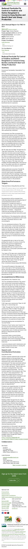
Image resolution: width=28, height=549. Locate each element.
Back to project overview (19, 465)
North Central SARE (6, 503)
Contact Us (15, 508)
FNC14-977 (9, 29)
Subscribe (12, 480)
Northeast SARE (6, 504)
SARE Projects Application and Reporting (12, 497)
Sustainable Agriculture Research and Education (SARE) (13, 530)
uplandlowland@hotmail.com (10, 457)
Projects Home (5, 492)
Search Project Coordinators (9, 495)
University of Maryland (20, 531)
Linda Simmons (6, 42)
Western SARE (5, 508)
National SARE (5, 501)
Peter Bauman (5, 50)
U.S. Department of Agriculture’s (12, 533)
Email (3, 44)
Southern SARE (5, 506)
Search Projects (6, 493)
